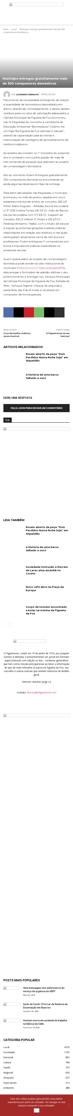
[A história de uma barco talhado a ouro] (13, 380)
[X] (19, 312)
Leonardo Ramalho (27, 94)
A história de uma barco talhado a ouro (42, 376)
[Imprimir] (59, 312)
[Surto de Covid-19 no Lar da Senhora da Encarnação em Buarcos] (11, 1008)
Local (14, 29)
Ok (36, 1110)
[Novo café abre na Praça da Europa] (13, 592)
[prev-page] (5, 625)
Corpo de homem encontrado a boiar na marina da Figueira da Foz (46, 610)
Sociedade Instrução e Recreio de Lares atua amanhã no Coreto (47, 570)
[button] (5, 19)
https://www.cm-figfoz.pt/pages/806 (41, 268)
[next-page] (11, 625)
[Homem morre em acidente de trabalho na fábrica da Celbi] (11, 1025)
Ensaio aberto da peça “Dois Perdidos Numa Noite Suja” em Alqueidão (47, 357)
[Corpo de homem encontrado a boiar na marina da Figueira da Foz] (13, 612)
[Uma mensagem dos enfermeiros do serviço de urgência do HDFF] (11, 992)
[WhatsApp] (39, 312)
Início (5, 29)
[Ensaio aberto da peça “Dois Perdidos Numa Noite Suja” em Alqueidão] (13, 359)
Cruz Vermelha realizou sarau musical (17, 334)
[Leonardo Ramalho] (7, 94)
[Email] (49, 312)
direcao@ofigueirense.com (41, 692)
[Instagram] (41, 702)
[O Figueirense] (36, 8)
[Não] (68, 1105)
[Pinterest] (29, 312)
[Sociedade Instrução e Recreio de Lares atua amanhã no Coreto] (13, 572)
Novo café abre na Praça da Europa (45, 588)
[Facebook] (8, 312)
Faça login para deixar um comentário (36, 408)
